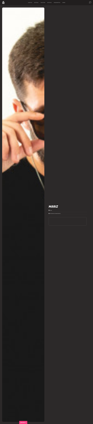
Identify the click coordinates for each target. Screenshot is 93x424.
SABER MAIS (22, 422)
